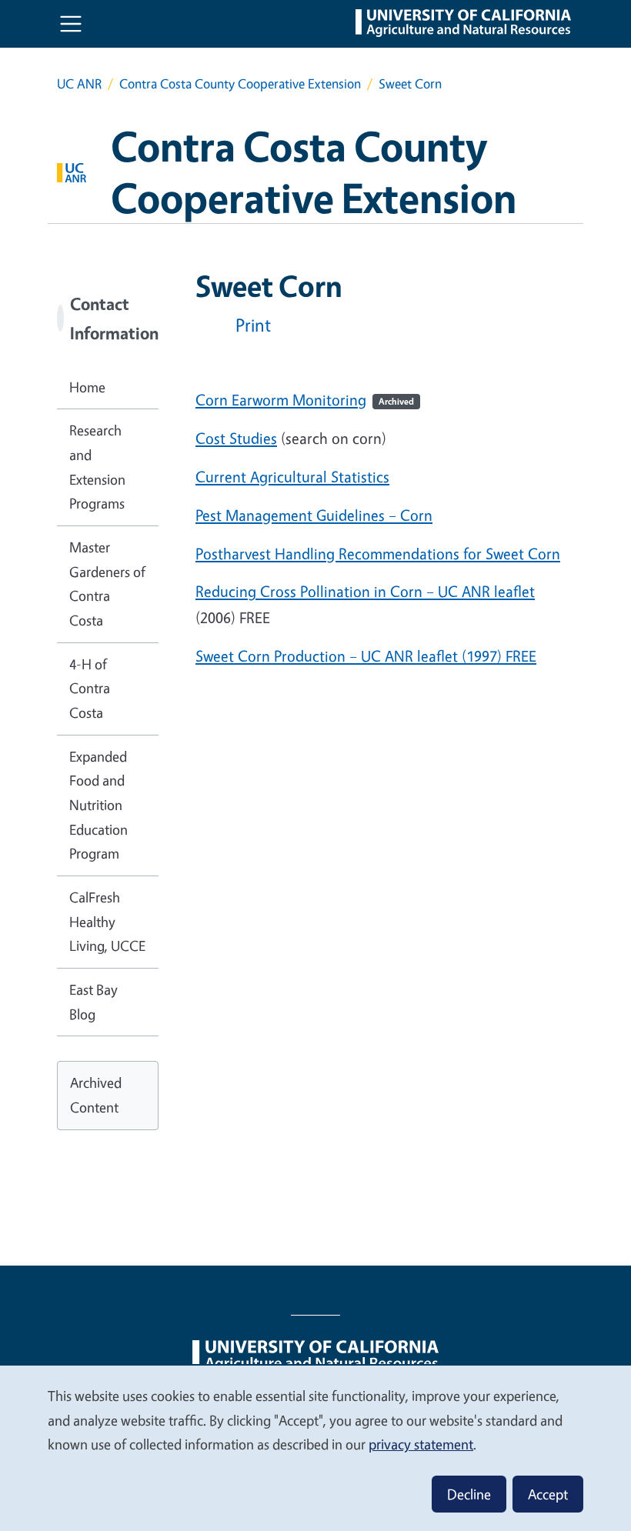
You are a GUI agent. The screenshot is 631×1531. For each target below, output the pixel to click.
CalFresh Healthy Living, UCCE (107, 921)
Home (87, 387)
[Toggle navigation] (71, 24)
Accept (548, 1494)
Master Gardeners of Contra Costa (107, 583)
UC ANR (79, 83)
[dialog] (315, 1447)
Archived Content (96, 1094)
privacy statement (421, 1444)
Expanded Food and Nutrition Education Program (98, 805)
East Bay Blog (93, 1001)
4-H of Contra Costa (89, 688)
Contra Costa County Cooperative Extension (240, 83)
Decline (469, 1494)
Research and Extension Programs (97, 466)
